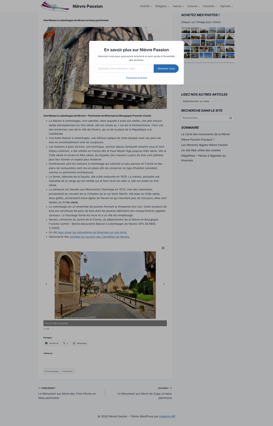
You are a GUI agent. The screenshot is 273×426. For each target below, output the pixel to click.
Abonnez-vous (166, 68)
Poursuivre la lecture (136, 77)
